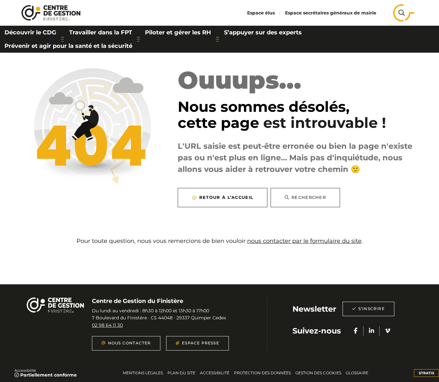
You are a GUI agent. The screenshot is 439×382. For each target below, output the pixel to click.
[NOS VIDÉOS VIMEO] (388, 330)
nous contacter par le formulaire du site (304, 240)
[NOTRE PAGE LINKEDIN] (371, 330)
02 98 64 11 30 (107, 325)
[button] (401, 13)
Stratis (426, 373)
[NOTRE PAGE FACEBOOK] (355, 330)
